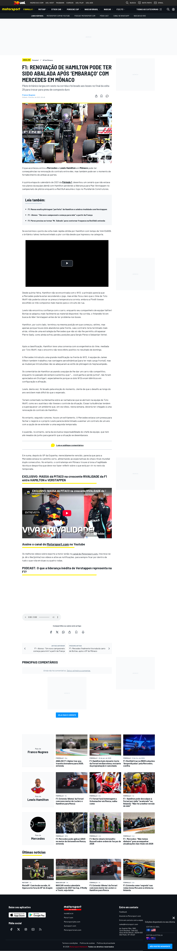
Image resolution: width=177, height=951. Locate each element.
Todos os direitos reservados (101, 947)
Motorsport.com (58, 544)
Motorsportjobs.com (72, 922)
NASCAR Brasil (91, 9)
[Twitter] (57, 632)
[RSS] (40, 929)
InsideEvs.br (68, 913)
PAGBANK (60, 3)
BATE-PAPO (147, 3)
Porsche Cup (73, 9)
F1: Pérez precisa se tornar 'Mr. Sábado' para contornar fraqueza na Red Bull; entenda (66, 220)
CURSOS (69, 3)
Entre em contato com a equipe (131, 920)
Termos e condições (70, 943)
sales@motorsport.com (128, 924)
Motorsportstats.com (72, 930)
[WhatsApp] (63, 632)
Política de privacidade (106, 943)
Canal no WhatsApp (121, 16)
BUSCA (133, 3)
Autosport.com (70, 926)
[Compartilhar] (96, 96)
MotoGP (42, 9)
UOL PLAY (80, 3)
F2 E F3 (120, 9)
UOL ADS (89, 3)
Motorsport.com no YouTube (58, 16)
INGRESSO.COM (36, 3)
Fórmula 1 (28, 9)
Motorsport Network (79, 947)
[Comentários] (108, 96)
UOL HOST (49, 3)
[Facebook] (51, 632)
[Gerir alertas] (83, 632)
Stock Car (56, 9)
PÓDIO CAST (104, 16)
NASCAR (107, 9)
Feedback (123, 912)
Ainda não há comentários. (67, 670)
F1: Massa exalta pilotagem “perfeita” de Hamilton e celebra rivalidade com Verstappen (67, 209)
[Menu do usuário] (173, 9)
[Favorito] (101, 96)
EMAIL (160, 3)
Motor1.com (68, 917)
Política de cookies (87, 943)
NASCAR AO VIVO (140, 16)
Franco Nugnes (28, 95)
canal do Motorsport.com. (85, 553)
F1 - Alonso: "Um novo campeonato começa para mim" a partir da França (60, 215)
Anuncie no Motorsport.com (130, 916)
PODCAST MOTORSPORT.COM (85, 16)
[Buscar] (168, 9)
